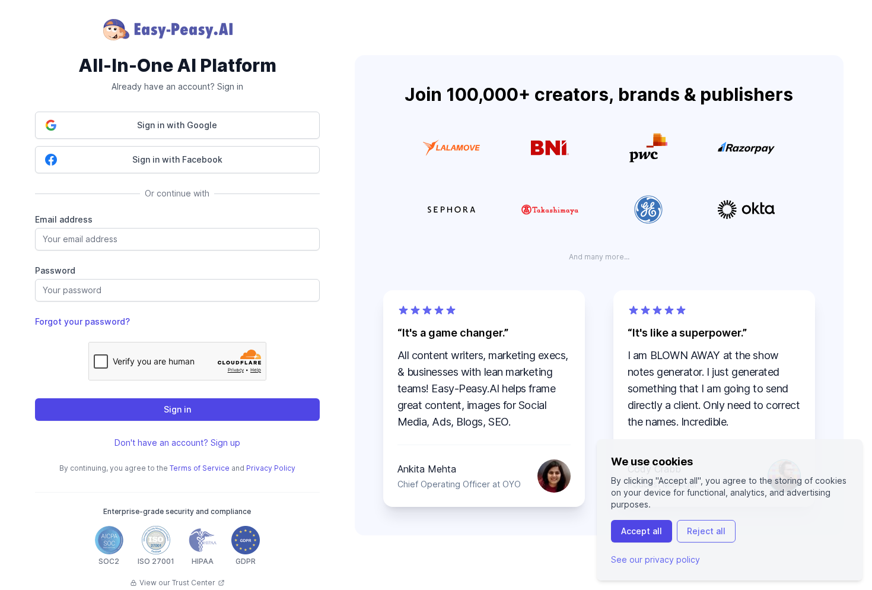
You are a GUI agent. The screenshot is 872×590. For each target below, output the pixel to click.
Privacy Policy (270, 468)
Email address (64, 219)
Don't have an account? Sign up (177, 442)
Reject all (706, 531)
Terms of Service (200, 468)
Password (55, 270)
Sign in (177, 409)
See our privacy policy (655, 559)
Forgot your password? (82, 321)
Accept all (641, 531)
